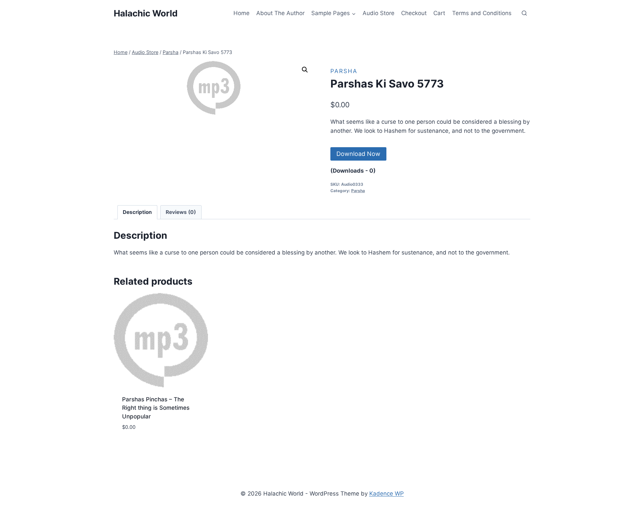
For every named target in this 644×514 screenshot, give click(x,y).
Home (241, 13)
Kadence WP (386, 493)
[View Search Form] (524, 13)
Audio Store (378, 13)
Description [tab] (137, 212)
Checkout (414, 13)
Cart (439, 13)
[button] (305, 70)
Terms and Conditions (482, 13)
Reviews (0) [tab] (181, 212)
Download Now (358, 153)
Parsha (344, 71)
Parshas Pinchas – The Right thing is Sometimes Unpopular (156, 408)
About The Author (280, 13)
